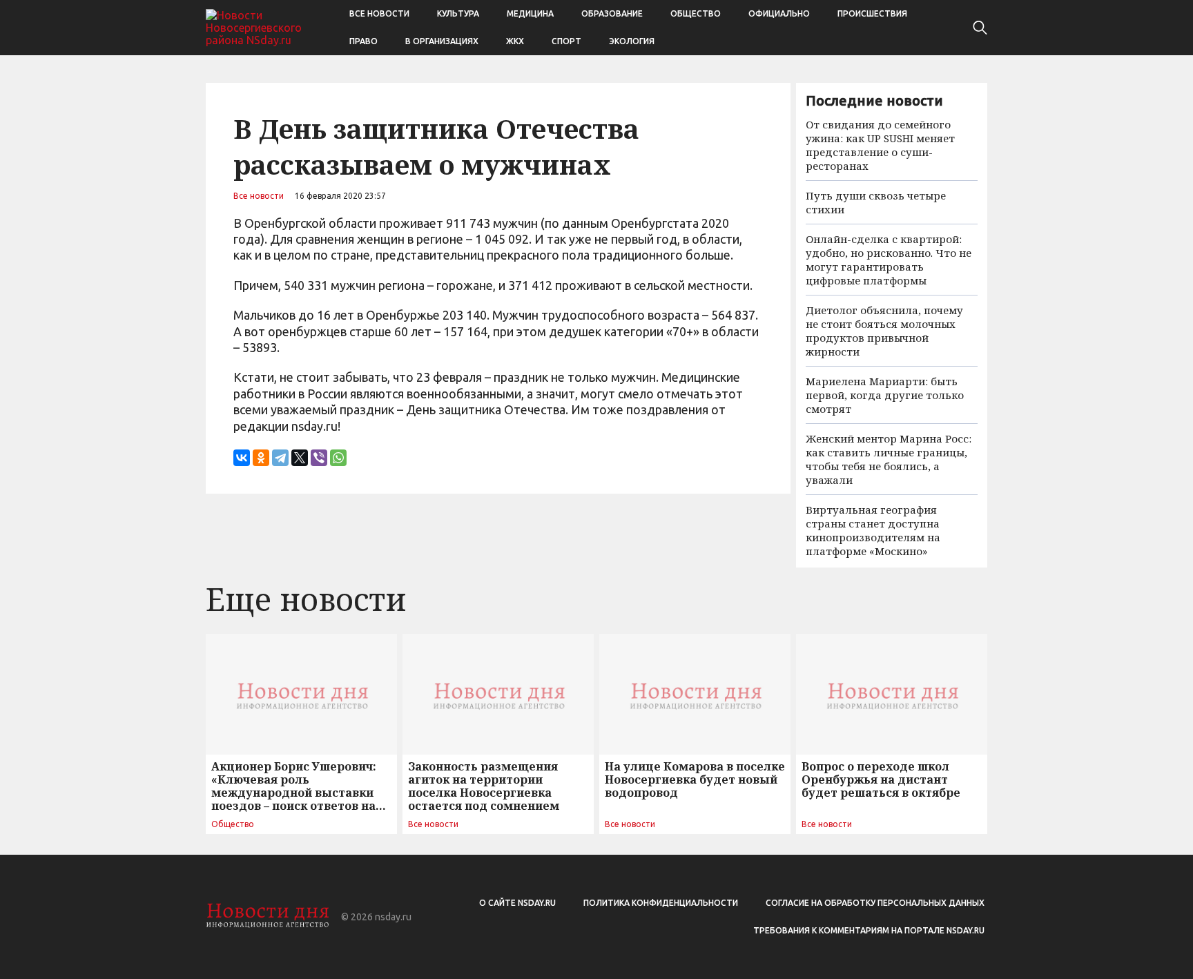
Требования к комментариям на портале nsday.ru (869, 930)
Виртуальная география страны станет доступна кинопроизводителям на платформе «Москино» (873, 530)
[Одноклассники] (261, 457)
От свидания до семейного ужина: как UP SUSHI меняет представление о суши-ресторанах (880, 145)
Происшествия (872, 13)
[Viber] (319, 457)
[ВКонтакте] (241, 457)
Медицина (530, 13)
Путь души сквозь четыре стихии (876, 202)
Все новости (379, 13)
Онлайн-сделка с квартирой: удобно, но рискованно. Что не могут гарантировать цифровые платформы (888, 259)
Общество (695, 13)
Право (363, 41)
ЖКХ (515, 41)
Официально (779, 13)
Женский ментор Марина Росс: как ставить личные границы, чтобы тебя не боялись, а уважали (888, 459)
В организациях (441, 41)
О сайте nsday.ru (517, 902)
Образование (612, 13)
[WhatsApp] (338, 457)
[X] (299, 457)
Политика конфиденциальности (660, 902)
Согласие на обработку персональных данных (875, 902)
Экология (631, 41)
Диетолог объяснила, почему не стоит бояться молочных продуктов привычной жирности (884, 330)
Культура (458, 13)
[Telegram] (280, 457)
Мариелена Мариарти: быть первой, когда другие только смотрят (885, 395)
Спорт (566, 41)
